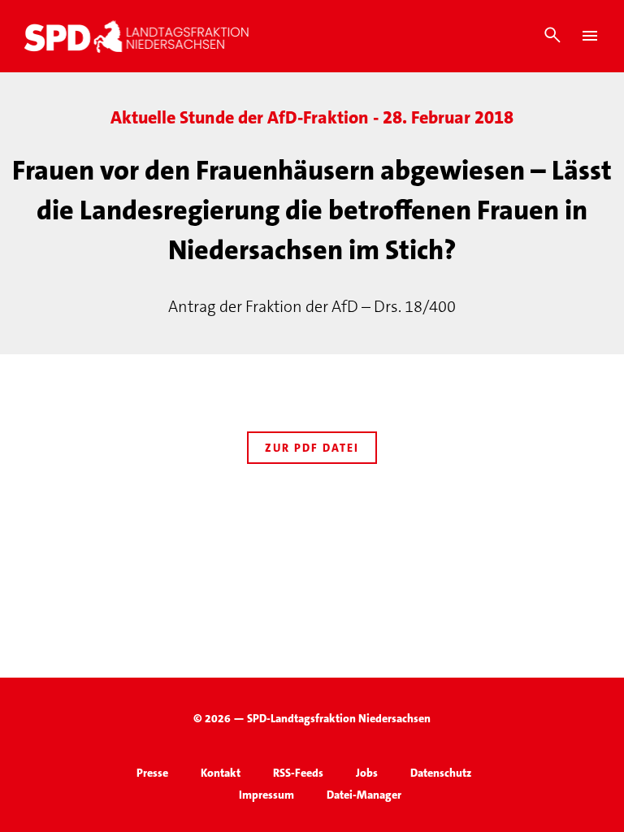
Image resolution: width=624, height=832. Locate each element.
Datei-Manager (364, 794)
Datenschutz (440, 772)
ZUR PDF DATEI (312, 447)
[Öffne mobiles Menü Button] (590, 36)
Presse (152, 772)
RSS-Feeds (298, 772)
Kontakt (220, 772)
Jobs (367, 772)
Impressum (266, 794)
